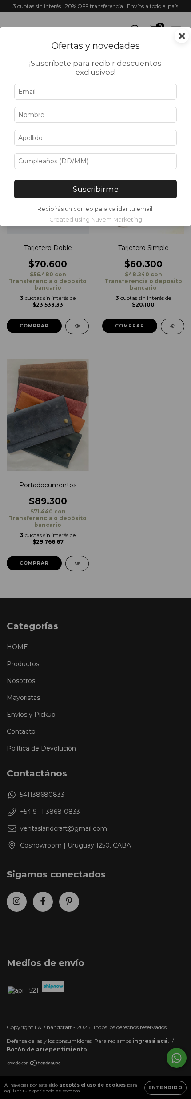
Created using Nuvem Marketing (95, 219)
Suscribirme (96, 189)
